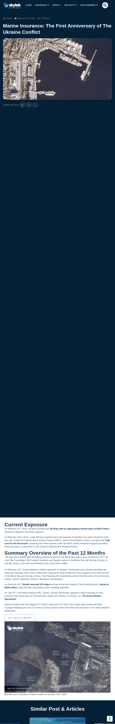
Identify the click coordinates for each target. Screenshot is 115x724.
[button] (105, 5)
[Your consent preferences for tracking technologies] (110, 719)
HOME (28, 5)
